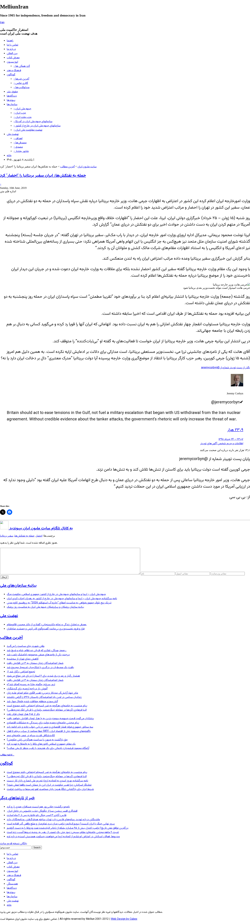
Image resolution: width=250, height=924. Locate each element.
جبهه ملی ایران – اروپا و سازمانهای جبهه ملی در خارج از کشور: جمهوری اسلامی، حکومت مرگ (56, 594)
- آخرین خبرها (21, 79)
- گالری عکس (21, 83)
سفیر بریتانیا (6, 536)
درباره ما (11, 49)
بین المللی (12, 53)
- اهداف (18, 138)
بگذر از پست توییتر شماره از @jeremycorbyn (225, 368)
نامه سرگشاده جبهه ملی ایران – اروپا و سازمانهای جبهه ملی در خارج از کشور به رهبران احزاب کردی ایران (62, 598)
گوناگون (11, 75)
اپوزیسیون (12, 62)
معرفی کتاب (13, 58)
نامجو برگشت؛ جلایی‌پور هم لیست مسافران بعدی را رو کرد (38, 807)
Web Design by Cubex (124, 919)
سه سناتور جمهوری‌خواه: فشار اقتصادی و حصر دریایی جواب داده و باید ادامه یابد (50, 727)
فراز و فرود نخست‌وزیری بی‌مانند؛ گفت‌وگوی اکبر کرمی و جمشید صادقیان (46, 629)
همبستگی (12, 884)
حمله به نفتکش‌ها (25, 536)
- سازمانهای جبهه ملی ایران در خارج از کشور (37, 126)
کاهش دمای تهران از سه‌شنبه (22, 659)
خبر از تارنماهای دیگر (17, 798)
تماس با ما (12, 45)
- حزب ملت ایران (23, 117)
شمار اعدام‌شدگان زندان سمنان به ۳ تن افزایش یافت (35, 663)
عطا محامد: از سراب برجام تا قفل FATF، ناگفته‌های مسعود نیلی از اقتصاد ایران (49, 731)
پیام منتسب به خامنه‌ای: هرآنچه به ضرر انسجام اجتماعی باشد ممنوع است (47, 706)
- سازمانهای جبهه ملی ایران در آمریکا (33, 121)
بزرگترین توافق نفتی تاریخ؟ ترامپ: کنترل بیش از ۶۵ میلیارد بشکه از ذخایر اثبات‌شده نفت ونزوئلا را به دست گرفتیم (67, 828)
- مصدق (18, 147)
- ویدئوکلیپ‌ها (21, 87)
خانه (9, 155)
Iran (2, 23)
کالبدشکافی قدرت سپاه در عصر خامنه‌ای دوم (31, 735)
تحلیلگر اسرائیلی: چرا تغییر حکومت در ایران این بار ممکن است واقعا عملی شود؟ (49, 785)
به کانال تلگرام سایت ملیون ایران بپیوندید (41, 528)
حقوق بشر (12, 92)
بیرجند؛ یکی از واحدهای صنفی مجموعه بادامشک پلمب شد (38, 655)
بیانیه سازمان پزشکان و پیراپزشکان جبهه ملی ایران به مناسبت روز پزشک (45, 607)
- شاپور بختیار (21, 151)
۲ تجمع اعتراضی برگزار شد (21, 672)
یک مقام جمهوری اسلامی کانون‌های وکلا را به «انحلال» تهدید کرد (41, 744)
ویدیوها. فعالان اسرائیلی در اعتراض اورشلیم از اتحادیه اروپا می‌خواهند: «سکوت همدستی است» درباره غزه (63, 837)
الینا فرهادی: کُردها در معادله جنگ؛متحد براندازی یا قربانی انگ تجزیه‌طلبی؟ (47, 710)
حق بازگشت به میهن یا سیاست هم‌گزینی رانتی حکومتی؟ (37, 740)
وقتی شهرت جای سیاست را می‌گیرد (25, 646)
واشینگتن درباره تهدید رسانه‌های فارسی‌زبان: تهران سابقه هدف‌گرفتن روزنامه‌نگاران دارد (53, 819)
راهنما (10, 41)
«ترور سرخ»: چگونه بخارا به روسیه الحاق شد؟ (31, 684)
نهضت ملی (13, 134)
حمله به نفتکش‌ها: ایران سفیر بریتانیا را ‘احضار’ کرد (43, 175)
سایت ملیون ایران (87, 167)
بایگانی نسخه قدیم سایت (13, 843)
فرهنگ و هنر (14, 70)
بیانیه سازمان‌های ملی (18, 585)
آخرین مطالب (67, 167)
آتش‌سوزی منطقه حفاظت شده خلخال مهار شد (32, 701)
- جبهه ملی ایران (22, 109)
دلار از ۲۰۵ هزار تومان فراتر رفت (23, 714)
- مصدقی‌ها (20, 143)
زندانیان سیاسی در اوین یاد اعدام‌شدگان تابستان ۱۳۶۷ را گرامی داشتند (44, 697)
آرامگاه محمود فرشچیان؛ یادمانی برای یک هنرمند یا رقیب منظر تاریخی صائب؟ (48, 748)
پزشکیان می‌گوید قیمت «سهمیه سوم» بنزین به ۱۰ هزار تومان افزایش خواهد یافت (50, 718)
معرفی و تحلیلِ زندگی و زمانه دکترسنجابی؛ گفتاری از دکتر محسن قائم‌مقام (47, 625)
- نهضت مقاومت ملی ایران (28, 130)
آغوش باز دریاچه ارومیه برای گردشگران (27, 689)
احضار (39, 536)
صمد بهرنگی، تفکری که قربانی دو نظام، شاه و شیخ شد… (36, 650)
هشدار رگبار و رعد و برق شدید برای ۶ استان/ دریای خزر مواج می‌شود (43, 676)
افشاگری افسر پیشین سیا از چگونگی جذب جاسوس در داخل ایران (42, 811)
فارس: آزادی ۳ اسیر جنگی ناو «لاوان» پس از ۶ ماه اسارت (36, 815)
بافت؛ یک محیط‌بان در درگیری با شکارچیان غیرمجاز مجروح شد (40, 667)
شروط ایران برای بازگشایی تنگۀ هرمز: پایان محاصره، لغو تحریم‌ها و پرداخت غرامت (50, 789)
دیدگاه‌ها (12, 96)
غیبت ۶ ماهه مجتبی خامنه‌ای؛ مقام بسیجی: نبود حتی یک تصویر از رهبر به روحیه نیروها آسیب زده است (63, 832)
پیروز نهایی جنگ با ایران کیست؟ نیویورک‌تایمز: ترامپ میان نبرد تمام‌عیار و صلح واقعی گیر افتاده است (61, 824)
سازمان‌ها (12, 104)
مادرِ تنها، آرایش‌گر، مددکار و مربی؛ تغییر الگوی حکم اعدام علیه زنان (42, 693)
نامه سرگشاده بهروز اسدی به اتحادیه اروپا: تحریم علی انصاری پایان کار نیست (47, 781)
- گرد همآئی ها (22, 66)
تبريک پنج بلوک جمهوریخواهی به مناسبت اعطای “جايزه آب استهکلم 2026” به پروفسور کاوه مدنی (59, 603)
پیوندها (11, 100)
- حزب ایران (20, 113)
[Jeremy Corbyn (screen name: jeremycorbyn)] (237, 386)
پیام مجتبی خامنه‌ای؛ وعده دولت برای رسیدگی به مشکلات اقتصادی (43, 723)
